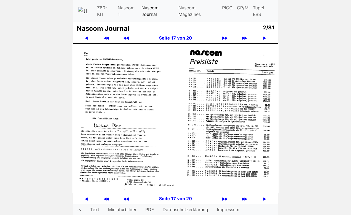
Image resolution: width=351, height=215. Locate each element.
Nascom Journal (149, 11)
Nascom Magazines (190, 11)
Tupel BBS (258, 11)
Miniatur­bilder (122, 209)
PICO (227, 7)
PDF (149, 209)
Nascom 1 (126, 11)
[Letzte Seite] (244, 38)
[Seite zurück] (86, 38)
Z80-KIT (102, 11)
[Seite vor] (264, 38)
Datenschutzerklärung (185, 209)
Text (94, 209)
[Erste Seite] (106, 38)
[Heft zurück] (126, 38)
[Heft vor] (225, 38)
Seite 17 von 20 (175, 38)
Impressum (228, 209)
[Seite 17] (175, 118)
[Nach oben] (79, 209)
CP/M (242, 7)
